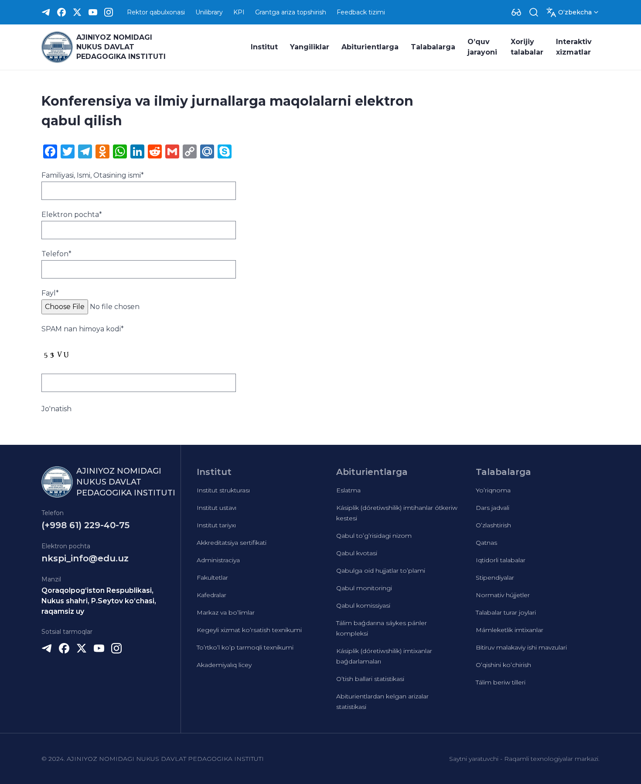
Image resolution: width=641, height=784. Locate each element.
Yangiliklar (309, 47)
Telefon (56, 254)
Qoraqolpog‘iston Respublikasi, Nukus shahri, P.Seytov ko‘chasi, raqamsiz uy (98, 601)
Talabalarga (433, 47)
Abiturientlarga (370, 47)
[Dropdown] (516, 12)
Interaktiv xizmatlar (574, 47)
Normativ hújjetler (503, 595)
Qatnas (486, 543)
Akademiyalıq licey (224, 665)
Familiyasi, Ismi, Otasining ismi (92, 175)
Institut (264, 47)
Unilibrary (209, 12)
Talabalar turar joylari (506, 612)
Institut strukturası (223, 490)
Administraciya (218, 560)
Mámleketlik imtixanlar (509, 630)
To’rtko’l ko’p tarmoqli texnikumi (245, 647)
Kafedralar (211, 595)
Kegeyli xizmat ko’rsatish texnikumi (249, 630)
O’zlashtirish (493, 525)
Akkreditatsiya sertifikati (231, 543)
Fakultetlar (212, 577)
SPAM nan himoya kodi (82, 329)
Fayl (50, 293)
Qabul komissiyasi (363, 605)
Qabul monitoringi (364, 588)
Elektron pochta (71, 214)
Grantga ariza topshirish (290, 12)
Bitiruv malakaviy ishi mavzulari (521, 647)
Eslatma (348, 490)
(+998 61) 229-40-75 (85, 525)
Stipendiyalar (495, 577)
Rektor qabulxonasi (156, 12)
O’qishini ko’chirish (503, 665)
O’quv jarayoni (482, 47)
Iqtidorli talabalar (500, 560)
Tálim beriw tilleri (500, 682)
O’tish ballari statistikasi (370, 679)
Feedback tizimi (361, 12)
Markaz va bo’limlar (226, 612)
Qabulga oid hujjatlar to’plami (380, 570)
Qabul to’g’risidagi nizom (374, 536)
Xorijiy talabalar (527, 47)
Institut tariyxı (216, 525)
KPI (239, 12)
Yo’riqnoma (493, 490)
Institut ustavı (216, 508)
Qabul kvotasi (356, 553)
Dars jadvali (492, 508)
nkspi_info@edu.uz (85, 558)
